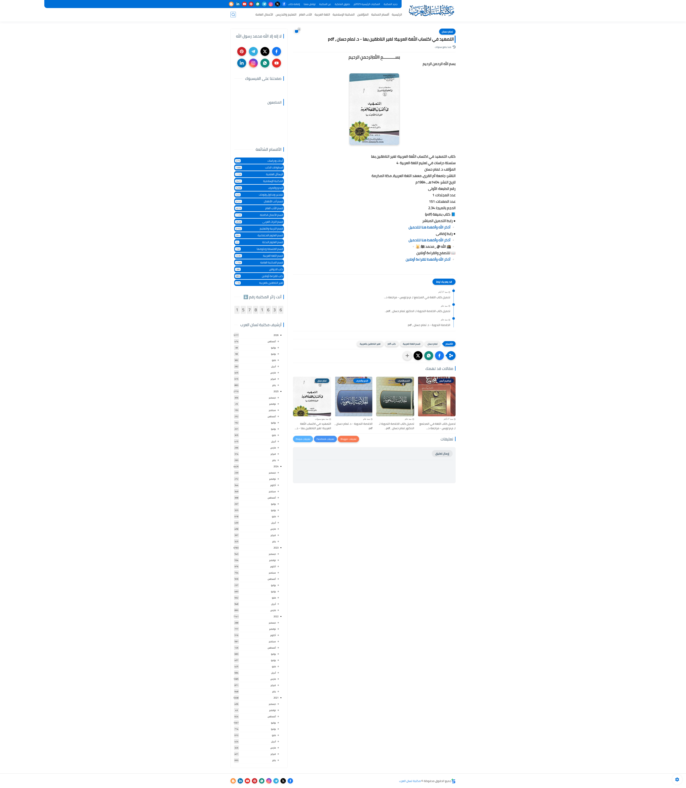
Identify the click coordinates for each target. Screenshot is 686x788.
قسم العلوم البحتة (259, 242)
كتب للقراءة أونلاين (259, 276)
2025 (276, 391)
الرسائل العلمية (259, 174)
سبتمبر (272, 410)
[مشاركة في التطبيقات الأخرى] (407, 355)
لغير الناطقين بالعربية (370, 344)
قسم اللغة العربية (411, 344)
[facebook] (284, 4)
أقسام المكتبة (380, 14)
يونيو (273, 354)
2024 (276, 466)
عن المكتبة (325, 4)
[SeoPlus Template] (453, 781)
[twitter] (277, 4)
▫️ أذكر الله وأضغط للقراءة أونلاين (431, 259)
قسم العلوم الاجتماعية (259, 235)
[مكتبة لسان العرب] (431, 10)
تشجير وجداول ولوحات (259, 194)
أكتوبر (273, 485)
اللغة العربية (322, 14)
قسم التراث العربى (259, 221)
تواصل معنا (309, 4)
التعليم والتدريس (286, 14)
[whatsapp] (257, 4)
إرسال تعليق (442, 453)
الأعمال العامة (264, 14)
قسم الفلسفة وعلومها (259, 248)
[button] (439, 355)
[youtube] (244, 4)
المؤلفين (363, 14)
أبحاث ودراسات (259, 160)
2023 (276, 547)
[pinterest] (251, 4)
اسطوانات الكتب (259, 167)
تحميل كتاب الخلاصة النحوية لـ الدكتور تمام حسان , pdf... (417, 311)
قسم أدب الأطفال (259, 201)
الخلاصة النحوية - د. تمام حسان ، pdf (429, 325)
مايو (274, 360)
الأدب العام (305, 14)
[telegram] (264, 4)
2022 (276, 616)
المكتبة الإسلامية (344, 14)
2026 (276, 335)
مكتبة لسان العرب (410, 781)
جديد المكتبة (390, 4)
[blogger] (231, 4)
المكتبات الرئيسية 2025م (367, 4)
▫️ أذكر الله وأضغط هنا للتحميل (432, 227)
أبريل (273, 366)
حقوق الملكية (342, 4)
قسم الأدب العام (259, 208)
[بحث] (233, 14)
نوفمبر (272, 404)
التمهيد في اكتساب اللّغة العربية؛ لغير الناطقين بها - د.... (313, 426)
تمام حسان (447, 31)
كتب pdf (392, 344)
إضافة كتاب (294, 4)
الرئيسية (397, 14)
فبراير (273, 379)
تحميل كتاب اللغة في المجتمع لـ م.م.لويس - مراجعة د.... (417, 297)
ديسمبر (272, 397)
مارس (273, 372)
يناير (274, 385)
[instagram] (271, 4)
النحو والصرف (259, 187)
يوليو (273, 347)
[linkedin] (237, 4)
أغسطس (272, 341)
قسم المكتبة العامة (259, 262)
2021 (276, 697)
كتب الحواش (259, 269)
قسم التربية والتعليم (259, 228)
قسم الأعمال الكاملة (259, 215)
